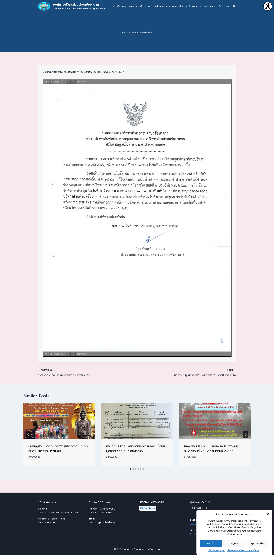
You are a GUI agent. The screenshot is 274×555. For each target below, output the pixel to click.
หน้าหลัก (116, 6)
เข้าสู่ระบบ (196, 524)
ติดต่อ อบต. (224, 6)
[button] (267, 514)
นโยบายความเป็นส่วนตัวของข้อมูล (243, 550)
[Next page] (51, 82)
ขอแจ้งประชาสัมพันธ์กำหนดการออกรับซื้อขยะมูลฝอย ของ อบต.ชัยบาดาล (136, 448)
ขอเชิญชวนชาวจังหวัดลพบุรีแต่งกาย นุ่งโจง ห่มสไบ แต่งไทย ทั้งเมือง (58, 448)
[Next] (245, 434)
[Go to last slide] (28, 434)
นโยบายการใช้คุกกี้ (216, 550)
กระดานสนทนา (210, 6)
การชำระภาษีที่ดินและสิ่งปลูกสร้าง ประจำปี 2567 (64, 372)
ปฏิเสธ (234, 543)
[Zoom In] (73, 82)
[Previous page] (46, 82)
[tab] (130, 469)
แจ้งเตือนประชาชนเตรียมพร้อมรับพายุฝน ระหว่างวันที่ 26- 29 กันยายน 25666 (211, 448)
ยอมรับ (211, 543)
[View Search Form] (234, 6)
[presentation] (59, 421)
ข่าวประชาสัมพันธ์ (144, 32)
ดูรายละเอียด (258, 543)
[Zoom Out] (68, 82)
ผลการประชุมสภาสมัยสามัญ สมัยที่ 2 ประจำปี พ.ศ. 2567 (205, 372)
